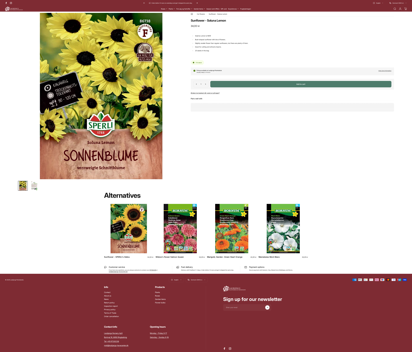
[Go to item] (23, 186)
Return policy (109, 303)
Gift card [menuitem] (224, 9)
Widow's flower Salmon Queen (170, 257)
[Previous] (144, 3)
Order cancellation (111, 316)
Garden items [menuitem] (198, 9)
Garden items (160, 299)
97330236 (153, 270)
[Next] (197, 3)
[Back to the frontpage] (192, 14)
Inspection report (111, 306)
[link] (158, 333)
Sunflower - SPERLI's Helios (117, 257)
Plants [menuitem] (171, 9)
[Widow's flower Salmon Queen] (180, 228)
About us (107, 296)
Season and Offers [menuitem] (212, 9)
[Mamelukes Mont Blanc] (283, 228)
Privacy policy (109, 309)
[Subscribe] (267, 307)
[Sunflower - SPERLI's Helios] (128, 228)
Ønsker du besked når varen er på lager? (205, 93)
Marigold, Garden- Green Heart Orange (224, 257)
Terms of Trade (110, 313)
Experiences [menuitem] (232, 9)
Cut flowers (201, 14)
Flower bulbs (160, 303)
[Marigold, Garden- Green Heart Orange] (231, 228)
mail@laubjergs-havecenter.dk (118, 271)
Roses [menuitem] (163, 9)
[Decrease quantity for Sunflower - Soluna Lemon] (195, 84)
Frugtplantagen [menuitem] (245, 9)
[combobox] (378, 3)
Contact (107, 292)
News (106, 299)
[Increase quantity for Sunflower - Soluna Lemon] (206, 84)
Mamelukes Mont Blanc (269, 257)
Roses (157, 296)
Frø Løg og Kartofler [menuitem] (183, 9)
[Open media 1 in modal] (101, 96)
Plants (157, 292)
